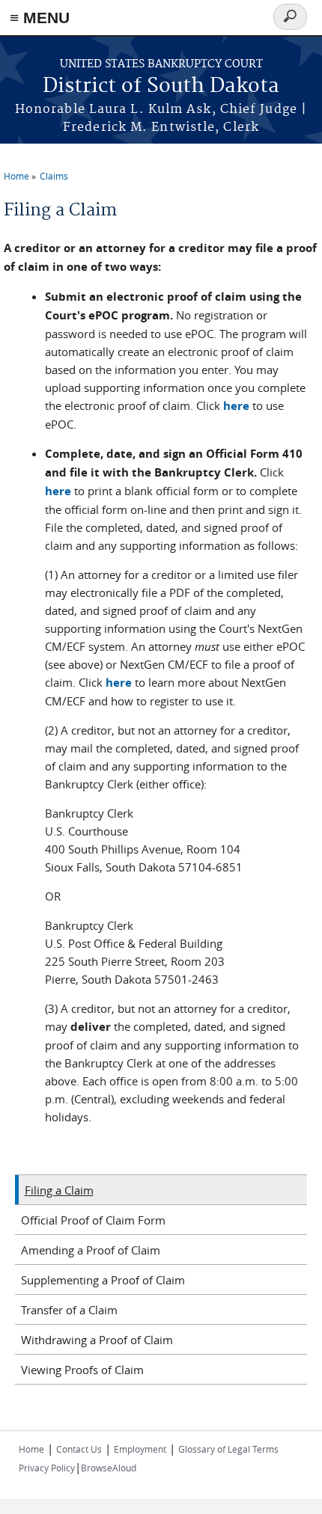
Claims (54, 176)
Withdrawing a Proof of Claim (97, 1339)
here (236, 406)
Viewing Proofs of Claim (82, 1369)
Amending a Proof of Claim (90, 1249)
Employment (140, 1449)
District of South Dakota (161, 86)
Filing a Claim (59, 1190)
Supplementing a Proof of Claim (103, 1279)
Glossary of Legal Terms (228, 1449)
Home (16, 176)
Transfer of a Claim (69, 1309)
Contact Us (79, 1449)
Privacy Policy (47, 1468)
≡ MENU (40, 17)
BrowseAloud (108, 1468)
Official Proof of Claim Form (93, 1220)
